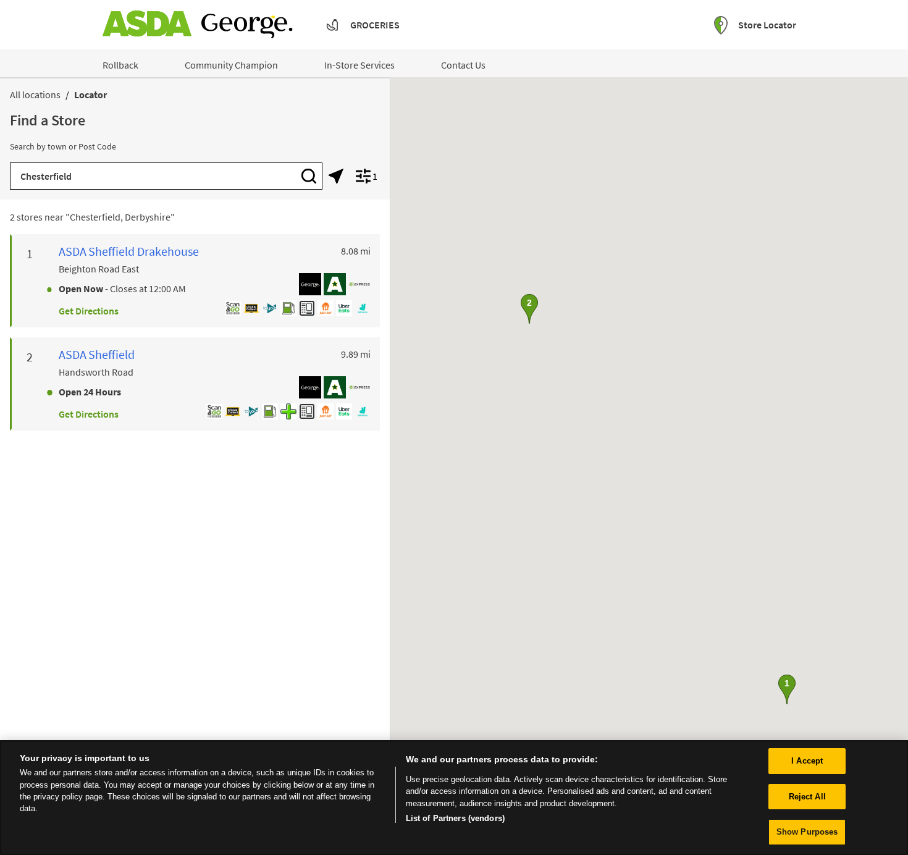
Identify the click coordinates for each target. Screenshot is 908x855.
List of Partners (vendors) (455, 818)
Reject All (807, 796)
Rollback (120, 65)
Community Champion (231, 65)
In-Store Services (359, 65)
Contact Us (463, 65)
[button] (787, 689)
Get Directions (89, 311)
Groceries (375, 25)
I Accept (807, 760)
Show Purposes (807, 831)
